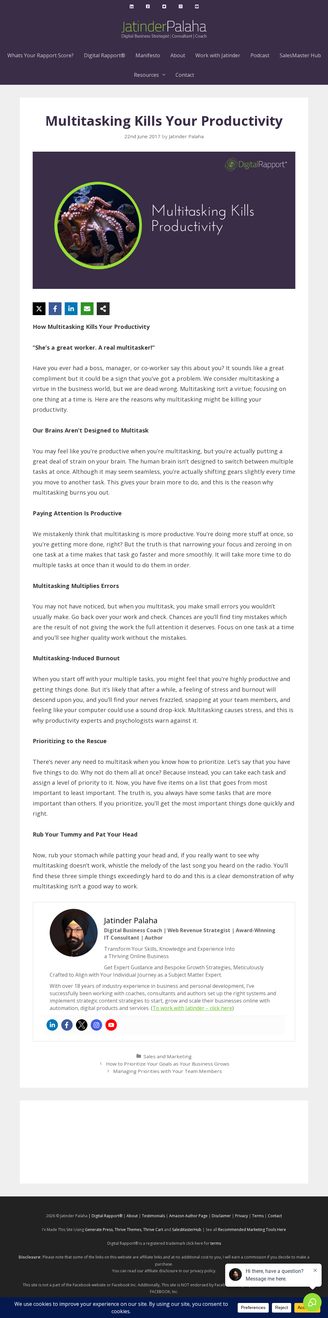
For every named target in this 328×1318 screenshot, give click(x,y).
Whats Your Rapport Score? (40, 55)
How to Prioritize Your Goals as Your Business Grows (167, 1063)
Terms (258, 1216)
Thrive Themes (128, 1229)
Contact (185, 74)
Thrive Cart (153, 1229)
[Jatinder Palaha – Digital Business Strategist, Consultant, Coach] (164, 28)
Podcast (259, 55)
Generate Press (99, 1229)
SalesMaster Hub (300, 55)
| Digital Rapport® (105, 1216)
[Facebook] (67, 1025)
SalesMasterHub (186, 1229)
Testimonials (153, 1216)
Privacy (241, 1216)
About (177, 55)
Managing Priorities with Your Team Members (167, 1071)
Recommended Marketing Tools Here (252, 1229)
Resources (146, 74)
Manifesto (147, 55)
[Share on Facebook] (55, 308)
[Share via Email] (87, 308)
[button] (164, 75)
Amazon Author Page (189, 1216)
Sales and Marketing (168, 1056)
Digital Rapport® (104, 55)
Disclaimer (221, 1216)
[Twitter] (81, 1025)
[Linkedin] (52, 1025)
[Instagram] (96, 1025)
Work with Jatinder (217, 55)
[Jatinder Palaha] (131, 6)
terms (215, 1243)
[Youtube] (111, 1025)
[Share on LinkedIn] (71, 308)
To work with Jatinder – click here (192, 1008)
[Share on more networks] (103, 308)
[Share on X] (39, 308)
